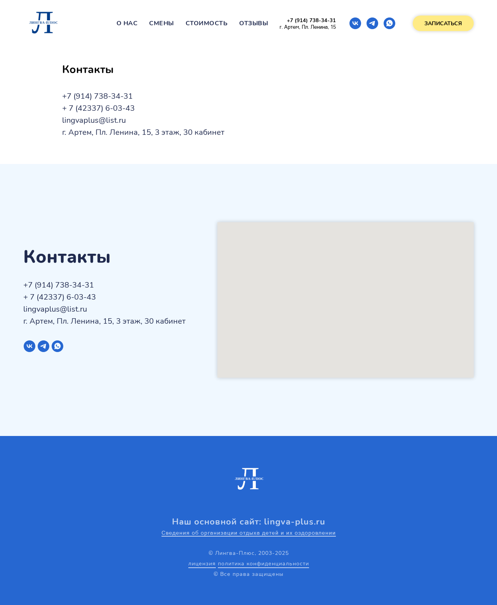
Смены (161, 23)
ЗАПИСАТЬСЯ (443, 23)
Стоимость (207, 23)
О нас (127, 23)
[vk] (355, 23)
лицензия (202, 563)
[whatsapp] (389, 23)
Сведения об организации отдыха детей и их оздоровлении (249, 533)
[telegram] (372, 23)
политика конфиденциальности (263, 563)
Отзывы (253, 23)
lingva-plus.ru (294, 522)
